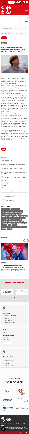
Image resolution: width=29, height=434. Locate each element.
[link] (14, 259)
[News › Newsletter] (4, 2)
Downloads (6, 363)
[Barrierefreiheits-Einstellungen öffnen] (17, 2)
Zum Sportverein (7, 343)
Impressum (20, 423)
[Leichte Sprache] (20, 2)
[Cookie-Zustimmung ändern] (3, 429)
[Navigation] (26, 10)
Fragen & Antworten (8, 365)
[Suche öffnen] (24, 2)
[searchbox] (14, 28)
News (23, 18)
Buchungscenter (8, 362)
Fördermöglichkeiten (8, 360)
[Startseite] (8, 10)
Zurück (3, 149)
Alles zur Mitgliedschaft (9, 359)
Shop (12, 2)
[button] (13, 297)
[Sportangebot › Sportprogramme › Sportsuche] (3, 432)
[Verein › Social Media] (20, 432)
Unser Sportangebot (8, 338)
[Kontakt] (14, 432)
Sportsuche (6, 339)
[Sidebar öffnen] (27, 2)
